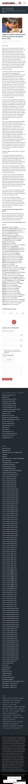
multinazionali (15, 717)
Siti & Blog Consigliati (7, 679)
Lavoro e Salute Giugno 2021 (9, 539)
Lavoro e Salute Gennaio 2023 (10, 529)
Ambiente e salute (6, 395)
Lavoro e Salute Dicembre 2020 (10, 491)
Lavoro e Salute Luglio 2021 (9, 559)
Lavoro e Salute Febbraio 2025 (10, 513)
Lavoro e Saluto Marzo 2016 (9, 661)
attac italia (10, 698)
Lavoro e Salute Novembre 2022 (10, 620)
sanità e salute (5, 431)
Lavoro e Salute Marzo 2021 (9, 598)
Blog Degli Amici (6, 450)
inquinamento (21, 708)
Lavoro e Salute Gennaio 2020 (10, 523)
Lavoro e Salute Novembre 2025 (10, 626)
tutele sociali (8, 728)
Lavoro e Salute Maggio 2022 (9, 582)
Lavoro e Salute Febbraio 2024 (10, 511)
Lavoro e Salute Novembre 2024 (10, 624)
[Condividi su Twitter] (11, 313)
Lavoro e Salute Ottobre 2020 (9, 628)
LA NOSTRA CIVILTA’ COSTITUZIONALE (12, 470)
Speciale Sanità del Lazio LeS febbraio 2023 (13, 681)
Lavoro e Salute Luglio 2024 (9, 566)
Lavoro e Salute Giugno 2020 (9, 537)
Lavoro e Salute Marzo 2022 (9, 600)
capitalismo (21, 698)
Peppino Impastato (7, 673)
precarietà (21, 717)
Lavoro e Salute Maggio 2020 (9, 578)
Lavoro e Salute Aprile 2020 (9, 476)
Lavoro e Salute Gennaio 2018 (10, 519)
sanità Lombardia (14, 723)
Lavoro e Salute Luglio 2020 (9, 557)
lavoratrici (4, 427)
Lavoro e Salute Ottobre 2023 (9, 634)
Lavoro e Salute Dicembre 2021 (10, 493)
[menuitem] (20, 3)
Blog (16, 40)
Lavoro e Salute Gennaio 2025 (10, 533)
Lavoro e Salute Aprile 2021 (9, 478)
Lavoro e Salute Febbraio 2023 (10, 509)
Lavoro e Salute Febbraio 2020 (10, 503)
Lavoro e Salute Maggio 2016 (9, 570)
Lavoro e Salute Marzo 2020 (9, 596)
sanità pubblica (20, 725)
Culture (18, 40)
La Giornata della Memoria (9, 468)
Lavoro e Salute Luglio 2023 (9, 564)
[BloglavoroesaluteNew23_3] (11, 3)
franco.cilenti (4, 42)
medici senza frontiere (7, 717)
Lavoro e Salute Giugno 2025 (9, 547)
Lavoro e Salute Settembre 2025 (10, 659)
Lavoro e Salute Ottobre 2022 (9, 632)
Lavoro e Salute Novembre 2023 (10, 622)
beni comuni (15, 698)
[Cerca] (20, 3)
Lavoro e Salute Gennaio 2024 (10, 531)
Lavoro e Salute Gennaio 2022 (10, 527)
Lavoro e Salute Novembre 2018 (10, 612)
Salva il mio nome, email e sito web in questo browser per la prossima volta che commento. (12, 351)
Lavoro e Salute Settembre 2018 (10, 645)
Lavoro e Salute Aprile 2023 (9, 483)
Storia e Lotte (5, 421)
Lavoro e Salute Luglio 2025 (9, 568)
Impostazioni (21, 781)
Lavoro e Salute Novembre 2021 (10, 618)
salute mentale (20, 721)
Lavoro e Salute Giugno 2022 (9, 541)
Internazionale (5, 425)
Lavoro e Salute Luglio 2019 (9, 555)
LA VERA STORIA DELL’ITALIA (9, 472)
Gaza (10, 704)
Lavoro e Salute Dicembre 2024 (10, 499)
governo (15, 706)
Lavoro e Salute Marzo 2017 (9, 590)
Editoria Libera (6, 415)
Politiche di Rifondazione (8, 419)
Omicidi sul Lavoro (7, 671)
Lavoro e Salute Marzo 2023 (9, 602)
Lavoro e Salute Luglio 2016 (9, 549)
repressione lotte (12, 719)
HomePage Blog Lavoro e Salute (10, 462)
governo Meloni (22, 706)
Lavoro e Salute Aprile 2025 (9, 487)
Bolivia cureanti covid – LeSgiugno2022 (12, 452)
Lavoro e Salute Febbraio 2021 (10, 505)
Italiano (17, 782)
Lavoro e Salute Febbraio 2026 (10, 515)
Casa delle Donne (6, 700)
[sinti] (12, 25)
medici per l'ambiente (17, 715)
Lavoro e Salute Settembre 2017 (10, 643)
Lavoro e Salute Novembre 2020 (10, 616)
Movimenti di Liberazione (8, 417)
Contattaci (4, 454)
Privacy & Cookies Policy (8, 677)
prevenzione (5, 719)
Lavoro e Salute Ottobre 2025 (9, 638)
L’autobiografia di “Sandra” (9, 466)
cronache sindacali (7, 423)
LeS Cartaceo (5, 665)
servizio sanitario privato (8, 433)
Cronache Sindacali (7, 407)
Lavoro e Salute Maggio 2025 (9, 588)
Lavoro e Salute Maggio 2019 (9, 576)
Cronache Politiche (7, 405)
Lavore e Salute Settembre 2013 (10, 474)
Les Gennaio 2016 (6, 667)
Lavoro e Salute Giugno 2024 (9, 545)
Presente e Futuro (6, 675)
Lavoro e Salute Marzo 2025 (9, 606)
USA (20, 728)
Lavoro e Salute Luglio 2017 (9, 551)
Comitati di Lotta (6, 401)
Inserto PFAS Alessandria (8, 464)
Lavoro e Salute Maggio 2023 (9, 584)
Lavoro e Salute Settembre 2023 (10, 655)
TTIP (3, 728)
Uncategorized (5, 437)
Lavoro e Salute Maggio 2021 (9, 580)
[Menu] (24, 3)
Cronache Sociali (6, 411)
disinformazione (18, 700)
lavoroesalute (16, 710)
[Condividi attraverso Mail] (23, 313)
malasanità (5, 713)
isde (3, 710)
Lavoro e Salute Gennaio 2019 (10, 521)
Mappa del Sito (6, 669)
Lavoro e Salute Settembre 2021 (10, 651)
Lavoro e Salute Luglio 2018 (9, 553)
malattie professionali (12, 713)
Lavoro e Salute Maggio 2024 (9, 586)
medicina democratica (7, 715)
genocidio (14, 704)
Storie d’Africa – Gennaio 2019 (10, 683)
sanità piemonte (6, 725)
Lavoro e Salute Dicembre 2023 (10, 497)
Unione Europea (15, 728)
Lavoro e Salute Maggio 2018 (9, 574)
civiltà (12, 700)
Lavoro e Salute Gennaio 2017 (10, 517)
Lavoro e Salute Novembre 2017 (10, 610)
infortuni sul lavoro (13, 708)
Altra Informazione (7, 399)
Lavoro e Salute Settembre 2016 (10, 641)
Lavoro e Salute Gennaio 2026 (10, 535)
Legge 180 (22, 710)
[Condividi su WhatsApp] (17, 313)
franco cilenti (5, 704)
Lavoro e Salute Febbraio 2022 (10, 507)
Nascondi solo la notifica (10, 781)
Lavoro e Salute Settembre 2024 (10, 657)
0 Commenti (10, 40)
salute (14, 721)
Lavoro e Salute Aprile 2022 (9, 480)
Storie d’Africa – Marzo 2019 (9, 687)
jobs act (11, 710)
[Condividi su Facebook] (5, 313)
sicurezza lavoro (6, 435)
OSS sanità (5, 429)
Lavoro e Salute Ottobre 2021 (9, 630)
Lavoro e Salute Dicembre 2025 (10, 501)
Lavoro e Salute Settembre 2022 (10, 653)
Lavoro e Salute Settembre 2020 (10, 649)
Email (21, 340)
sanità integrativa (6, 723)
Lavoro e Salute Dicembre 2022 (10, 495)
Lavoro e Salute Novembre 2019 (10, 614)
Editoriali (4, 456)
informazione (5, 708)
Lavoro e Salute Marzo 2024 (9, 604)
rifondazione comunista (7, 721)
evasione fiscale (6, 702)
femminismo (16, 702)
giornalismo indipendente (8, 706)
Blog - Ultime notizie (7, 8)
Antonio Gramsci (6, 448)
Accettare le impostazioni (14, 778)
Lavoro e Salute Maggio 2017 (9, 572)
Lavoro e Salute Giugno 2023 (9, 543)
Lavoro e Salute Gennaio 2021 (10, 525)
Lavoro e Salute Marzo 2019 (9, 594)
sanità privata (13, 725)
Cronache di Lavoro (7, 403)
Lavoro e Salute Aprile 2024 (9, 485)
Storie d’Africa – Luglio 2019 (9, 685)
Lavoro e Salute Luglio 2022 (9, 562)
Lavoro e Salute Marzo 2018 (9, 592)
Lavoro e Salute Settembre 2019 (10, 647)
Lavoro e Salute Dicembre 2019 (10, 489)
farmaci (11, 702)
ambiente (4, 698)
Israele (7, 710)
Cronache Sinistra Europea (9, 409)
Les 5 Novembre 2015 (8, 663)
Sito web (21, 345)
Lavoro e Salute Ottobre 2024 (9, 636)
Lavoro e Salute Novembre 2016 (10, 608)
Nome (21, 335)
